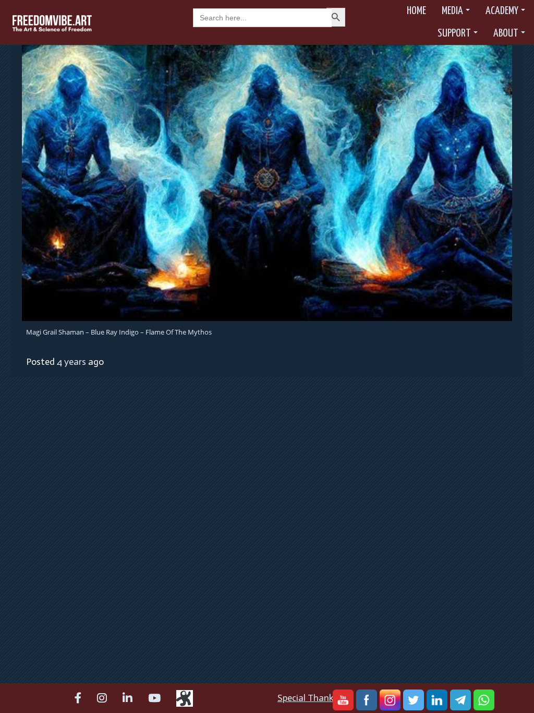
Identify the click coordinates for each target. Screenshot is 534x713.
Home (416, 11)
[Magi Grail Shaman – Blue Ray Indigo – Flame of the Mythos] (267, 182)
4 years (71, 361)
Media (452, 11)
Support (454, 33)
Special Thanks (307, 698)
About (505, 33)
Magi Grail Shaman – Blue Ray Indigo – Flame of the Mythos (119, 332)
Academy (502, 11)
